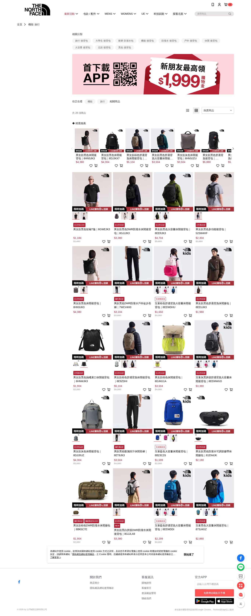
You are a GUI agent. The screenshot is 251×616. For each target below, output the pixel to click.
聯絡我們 (146, 598)
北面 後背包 (104, 47)
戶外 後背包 (190, 40)
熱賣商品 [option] (209, 110)
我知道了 (189, 554)
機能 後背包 (147, 40)
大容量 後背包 (82, 47)
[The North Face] (37, 10)
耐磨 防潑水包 (125, 40)
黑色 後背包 (124, 47)
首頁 (19, 24)
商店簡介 (94, 582)
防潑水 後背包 (169, 40)
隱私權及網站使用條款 (102, 588)
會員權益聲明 (149, 593)
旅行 (37, 24)
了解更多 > (55, 557)
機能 (30, 24)
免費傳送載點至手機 (214, 593)
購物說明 (146, 582)
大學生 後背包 (103, 40)
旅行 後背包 (81, 40)
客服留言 (146, 588)
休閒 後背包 (211, 40)
